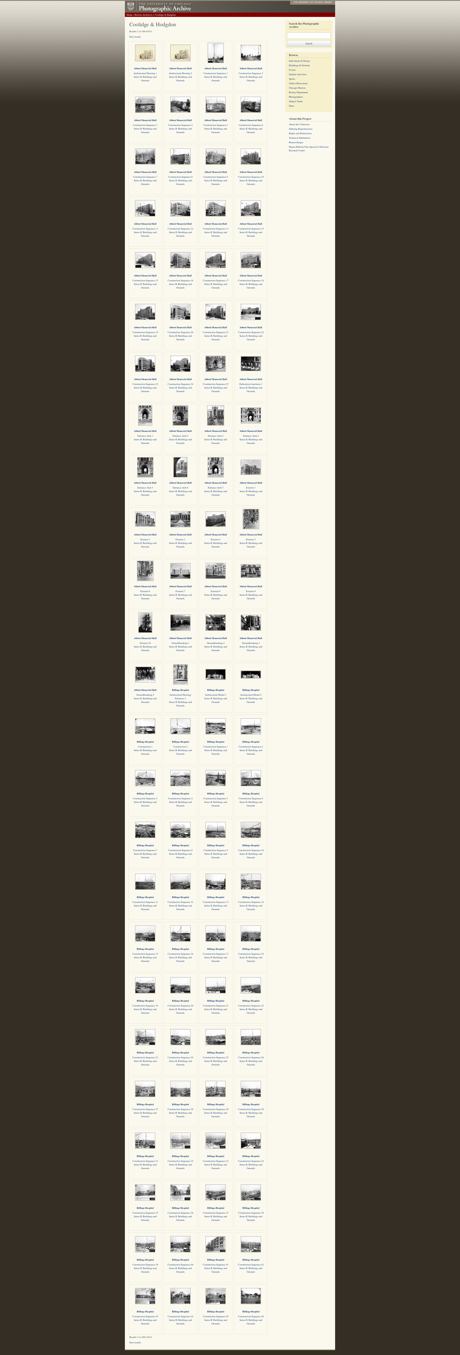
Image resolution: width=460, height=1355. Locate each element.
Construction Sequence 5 (215, 125)
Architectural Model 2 (251, 694)
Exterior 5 (251, 539)
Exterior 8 (215, 591)
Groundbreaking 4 (145, 694)
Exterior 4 (215, 539)
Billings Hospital (180, 690)
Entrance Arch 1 (145, 435)
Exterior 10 (145, 643)
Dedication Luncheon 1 (250, 384)
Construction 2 (180, 746)
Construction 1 (145, 746)
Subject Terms (296, 101)
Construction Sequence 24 (180, 384)
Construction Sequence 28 (180, 1109)
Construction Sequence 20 (180, 332)
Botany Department (298, 92)
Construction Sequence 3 (145, 125)
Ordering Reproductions (300, 128)
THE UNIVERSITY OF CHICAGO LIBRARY (313, 2)
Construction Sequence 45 (216, 1316)
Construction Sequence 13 (216, 228)
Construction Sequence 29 (216, 1109)
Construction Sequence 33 (216, 1161)
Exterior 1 (251, 487)
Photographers (296, 96)
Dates (291, 105)
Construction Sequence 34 (251, 1161)
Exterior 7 (180, 591)
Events (292, 69)
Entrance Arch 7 (216, 487)
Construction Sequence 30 (251, 1109)
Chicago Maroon (297, 87)
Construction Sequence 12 (180, 228)
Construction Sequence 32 (180, 1161)
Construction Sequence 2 (251, 73)
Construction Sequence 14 (251, 228)
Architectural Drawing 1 (145, 73)
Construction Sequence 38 (251, 1212)
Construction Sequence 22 (251, 332)
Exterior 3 (180, 539)
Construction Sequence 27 (145, 1109)
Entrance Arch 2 (180, 435)
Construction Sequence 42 (251, 1264)
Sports (292, 78)
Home (129, 14)
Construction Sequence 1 (215, 73)
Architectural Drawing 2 (180, 73)
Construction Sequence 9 (215, 176)
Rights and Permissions (300, 133)
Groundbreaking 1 (180, 643)
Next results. (135, 36)
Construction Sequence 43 (145, 1316)
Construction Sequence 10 (251, 176)
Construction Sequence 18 (251, 280)
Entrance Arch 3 (216, 435)
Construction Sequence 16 (180, 280)
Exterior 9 (251, 591)
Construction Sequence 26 (251, 1057)
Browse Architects (143, 14)
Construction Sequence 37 (216, 1212)
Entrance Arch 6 (180, 487)
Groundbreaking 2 (216, 643)
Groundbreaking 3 (251, 643)
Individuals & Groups (299, 60)
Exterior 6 (145, 591)
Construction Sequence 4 (180, 125)
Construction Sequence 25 (216, 384)
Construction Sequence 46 (251, 1316)
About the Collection (299, 124)
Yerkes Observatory (298, 83)
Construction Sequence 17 (216, 280)
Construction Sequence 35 (145, 1212)
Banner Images (296, 142)
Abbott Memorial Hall (145, 68)
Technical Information (299, 137)
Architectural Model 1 (215, 694)
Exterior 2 (145, 539)
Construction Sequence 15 (145, 280)
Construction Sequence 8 (180, 176)
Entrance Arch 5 (145, 487)
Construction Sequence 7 (145, 176)
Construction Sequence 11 (145, 228)
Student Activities (298, 74)
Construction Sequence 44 (180, 1316)
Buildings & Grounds (299, 65)
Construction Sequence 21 (216, 332)
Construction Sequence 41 (216, 1264)
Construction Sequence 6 (251, 125)
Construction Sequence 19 (145, 332)
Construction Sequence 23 (145, 384)
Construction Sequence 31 (145, 1161)
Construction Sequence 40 (180, 1264)
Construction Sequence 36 (180, 1212)
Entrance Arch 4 (251, 435)
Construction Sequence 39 (145, 1264)
